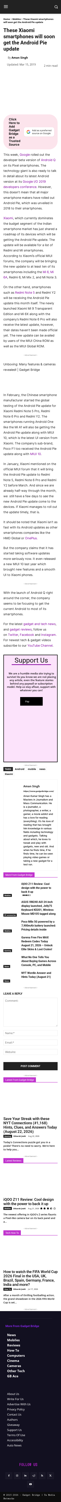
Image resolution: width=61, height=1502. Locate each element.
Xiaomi (8, 218)
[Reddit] (33, 1475)
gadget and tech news (39, 624)
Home (6, 19)
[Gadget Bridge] (30, 7)
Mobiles (16, 19)
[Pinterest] (22, 74)
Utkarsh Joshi (19, 1136)
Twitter (13, 635)
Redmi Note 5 (25, 292)
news (42, 769)
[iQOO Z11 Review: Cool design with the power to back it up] (11, 887)
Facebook (27, 635)
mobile (32, 769)
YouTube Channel (40, 645)
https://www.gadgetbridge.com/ (38, 791)
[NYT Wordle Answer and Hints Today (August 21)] (11, 976)
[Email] (53, 74)
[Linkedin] (38, 74)
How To (7, 1289)
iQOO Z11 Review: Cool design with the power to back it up (36, 887)
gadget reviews (21, 629)
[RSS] (42, 1475)
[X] (14, 74)
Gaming (7, 950)
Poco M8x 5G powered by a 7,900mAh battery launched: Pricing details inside (38, 925)
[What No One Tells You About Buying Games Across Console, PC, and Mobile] (11, 961)
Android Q (48, 160)
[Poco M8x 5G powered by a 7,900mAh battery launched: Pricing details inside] (11, 925)
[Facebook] (6, 74)
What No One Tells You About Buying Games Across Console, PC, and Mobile (38, 961)
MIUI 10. (36, 454)
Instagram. (49, 635)
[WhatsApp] (30, 74)
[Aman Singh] (5, 57)
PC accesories (10, 915)
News (6, 966)
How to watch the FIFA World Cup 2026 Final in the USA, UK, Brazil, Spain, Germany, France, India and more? (30, 1278)
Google (25, 154)
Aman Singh (20, 58)
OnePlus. (31, 538)
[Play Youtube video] (30, 376)
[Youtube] (30, 1484)
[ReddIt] (45, 74)
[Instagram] (17, 1475)
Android (19, 769)
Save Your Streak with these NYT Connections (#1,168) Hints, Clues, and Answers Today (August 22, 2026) (30, 1125)
